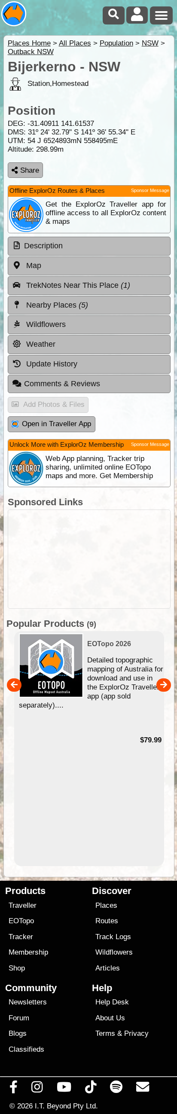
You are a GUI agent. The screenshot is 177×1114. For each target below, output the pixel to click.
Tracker (21, 937)
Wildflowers (114, 952)
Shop (17, 968)
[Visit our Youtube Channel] (63, 1089)
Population (116, 43)
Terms (105, 1033)
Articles (107, 968)
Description (43, 245)
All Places (75, 43)
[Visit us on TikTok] (90, 1089)
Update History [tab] (50, 364)
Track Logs (113, 937)
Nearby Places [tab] (56, 305)
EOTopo (21, 921)
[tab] (89, 246)
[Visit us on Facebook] (13, 1089)
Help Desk (112, 1002)
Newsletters (28, 1002)
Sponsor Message (150, 190)
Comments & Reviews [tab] (62, 383)
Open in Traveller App (56, 424)
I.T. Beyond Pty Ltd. (66, 1106)
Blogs (18, 1033)
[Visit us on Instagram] (37, 1089)
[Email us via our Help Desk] (143, 1089)
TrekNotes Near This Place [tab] (77, 285)
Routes (106, 921)
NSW (150, 43)
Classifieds (26, 1049)
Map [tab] (32, 265)
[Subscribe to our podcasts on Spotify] (116, 1089)
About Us (110, 1018)
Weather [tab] (39, 344)
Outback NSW (31, 52)
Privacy (136, 1033)
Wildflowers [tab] (45, 324)
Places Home (29, 43)
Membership (28, 952)
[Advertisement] (89, 559)
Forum (19, 1018)
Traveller (23, 905)
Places (106, 905)
